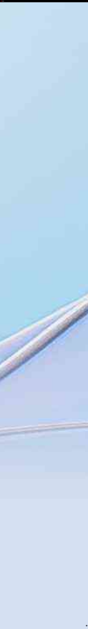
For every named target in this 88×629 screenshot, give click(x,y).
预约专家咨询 (3, 323)
